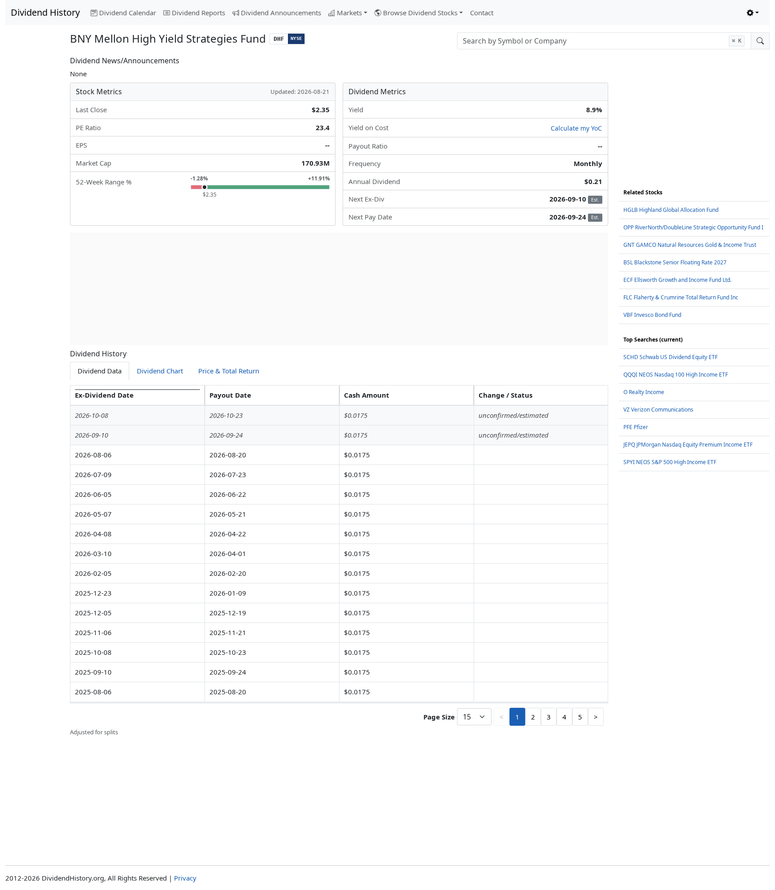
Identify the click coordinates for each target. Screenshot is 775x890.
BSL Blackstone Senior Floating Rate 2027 (675, 262)
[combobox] (604, 40)
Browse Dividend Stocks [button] (420, 12)
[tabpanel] (339, 561)
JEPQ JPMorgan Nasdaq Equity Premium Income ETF (688, 444)
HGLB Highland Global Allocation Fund (670, 210)
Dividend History (45, 12)
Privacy (185, 877)
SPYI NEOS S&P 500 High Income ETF (669, 462)
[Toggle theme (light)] (752, 13)
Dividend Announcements (281, 12)
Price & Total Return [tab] (228, 370)
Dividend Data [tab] (100, 370)
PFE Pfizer (635, 427)
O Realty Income (643, 392)
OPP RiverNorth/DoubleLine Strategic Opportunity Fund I (693, 227)
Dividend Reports (198, 12)
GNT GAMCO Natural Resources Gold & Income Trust (689, 245)
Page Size (439, 716)
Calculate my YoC (576, 128)
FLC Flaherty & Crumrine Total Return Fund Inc (680, 297)
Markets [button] (349, 12)
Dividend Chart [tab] (160, 370)
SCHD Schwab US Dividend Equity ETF (670, 357)
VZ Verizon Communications (658, 409)
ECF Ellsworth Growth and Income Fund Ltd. (677, 280)
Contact (481, 12)
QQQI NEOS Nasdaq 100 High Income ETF (675, 374)
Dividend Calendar (127, 12)
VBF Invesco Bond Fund (652, 315)
